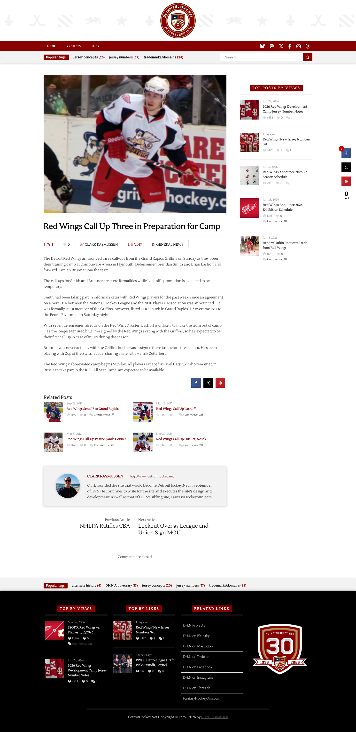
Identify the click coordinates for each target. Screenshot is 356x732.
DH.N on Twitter (196, 657)
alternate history (86, 585)
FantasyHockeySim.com (201, 698)
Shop (96, 46)
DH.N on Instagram (198, 678)
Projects (74, 46)
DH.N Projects (194, 625)
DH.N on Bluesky (196, 636)
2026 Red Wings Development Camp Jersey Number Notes (87, 670)
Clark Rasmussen (101, 244)
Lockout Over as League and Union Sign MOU (173, 529)
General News (170, 244)
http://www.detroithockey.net (152, 476)
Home (51, 46)
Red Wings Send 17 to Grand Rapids (93, 409)
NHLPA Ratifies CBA (105, 526)
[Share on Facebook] (196, 386)
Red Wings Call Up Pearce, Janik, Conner (96, 439)
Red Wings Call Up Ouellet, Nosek (181, 439)
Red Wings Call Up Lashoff (175, 409)
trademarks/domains (163, 57)
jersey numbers (124, 57)
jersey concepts (89, 57)
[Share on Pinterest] (220, 386)
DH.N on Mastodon (198, 646)
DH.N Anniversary (122, 585)
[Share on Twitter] (208, 386)
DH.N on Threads (196, 688)
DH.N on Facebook (197, 667)
